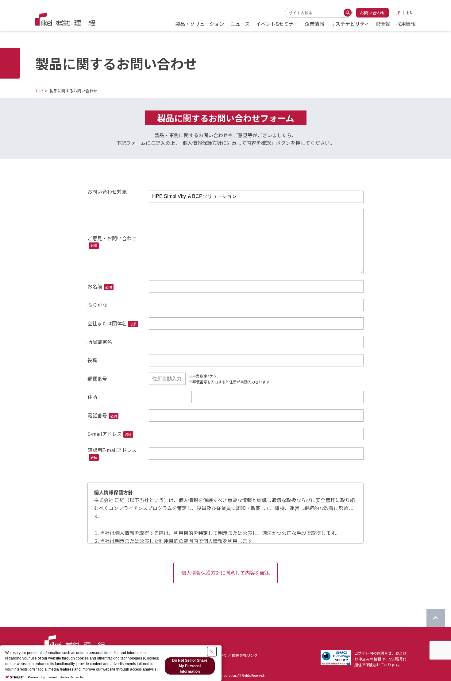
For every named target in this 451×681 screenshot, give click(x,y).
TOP (39, 91)
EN (410, 13)
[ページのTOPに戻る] (435, 618)
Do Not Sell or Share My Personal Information (189, 666)
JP (397, 13)
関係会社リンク (245, 655)
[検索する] (348, 13)
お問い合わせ (372, 13)
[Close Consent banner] (211, 651)
